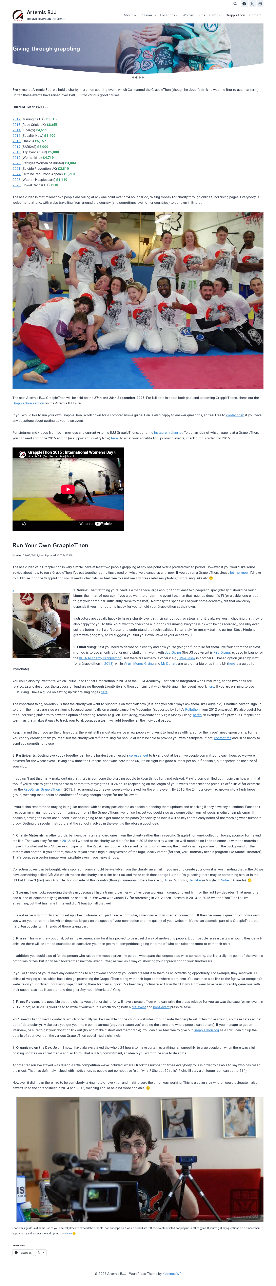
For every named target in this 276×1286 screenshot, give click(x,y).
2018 (17, 152)
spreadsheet (138, 755)
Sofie (225, 880)
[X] (252, 3)
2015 (17, 136)
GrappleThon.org (206, 1030)
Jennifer (195, 880)
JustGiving (173, 652)
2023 (17, 180)
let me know (239, 572)
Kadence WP (171, 1274)
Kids (202, 15)
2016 (17, 141)
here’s (197, 715)
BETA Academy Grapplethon (100, 658)
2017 (17, 147)
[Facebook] (244, 3)
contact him (235, 415)
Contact (255, 15)
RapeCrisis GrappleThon (42, 789)
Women (188, 15)
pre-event (139, 1007)
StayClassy (187, 658)
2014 (17, 130)
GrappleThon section (28, 403)
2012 (17, 119)
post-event (161, 1007)
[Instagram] (260, 3)
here (114, 438)
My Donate (169, 664)
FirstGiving (222, 652)
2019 (17, 158)
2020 (17, 163)
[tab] (133, 77)
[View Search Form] (235, 3)
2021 (17, 168)
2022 (17, 174)
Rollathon (192, 709)
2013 (17, 125)
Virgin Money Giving (139, 664)
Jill (166, 880)
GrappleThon (235, 15)
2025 (17, 185)
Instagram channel (168, 432)
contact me (222, 738)
